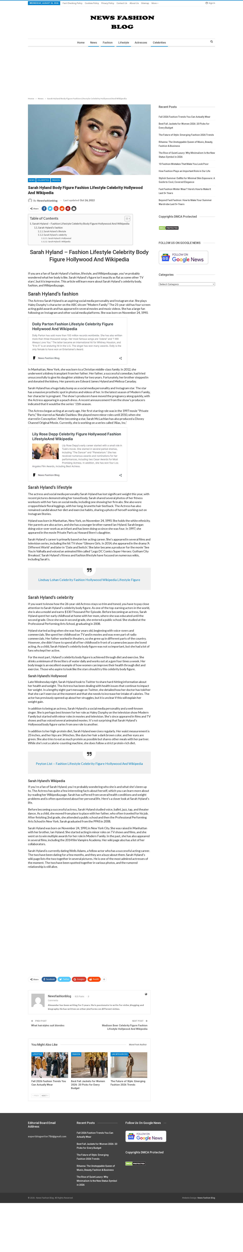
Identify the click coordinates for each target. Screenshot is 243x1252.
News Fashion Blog (206, 1198)
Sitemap (145, 3)
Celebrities (159, 42)
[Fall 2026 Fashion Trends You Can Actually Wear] (49, 1065)
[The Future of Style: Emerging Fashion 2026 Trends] (129, 1065)
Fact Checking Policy (72, 3)
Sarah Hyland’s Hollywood (59, 238)
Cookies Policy (92, 3)
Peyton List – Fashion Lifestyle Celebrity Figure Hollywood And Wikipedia (89, 763)
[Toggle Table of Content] (125, 218)
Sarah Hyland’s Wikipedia (59, 241)
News (93, 42)
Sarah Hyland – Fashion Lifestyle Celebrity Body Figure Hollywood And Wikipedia (80, 223)
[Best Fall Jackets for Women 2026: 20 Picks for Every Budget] (89, 1065)
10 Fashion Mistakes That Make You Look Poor (184, 164)
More (154, 3)
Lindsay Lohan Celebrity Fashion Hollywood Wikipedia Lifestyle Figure (89, 580)
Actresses (141, 42)
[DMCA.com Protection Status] (169, 228)
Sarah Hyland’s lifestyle (55, 231)
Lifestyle (123, 42)
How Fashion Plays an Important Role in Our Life (184, 171)
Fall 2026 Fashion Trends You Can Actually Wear (184, 117)
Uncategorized (120, 1054)
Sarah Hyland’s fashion (50, 227)
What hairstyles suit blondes (47, 1025)
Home (80, 42)
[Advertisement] (99, 71)
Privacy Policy (107, 3)
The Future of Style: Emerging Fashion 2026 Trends (186, 135)
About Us (134, 3)
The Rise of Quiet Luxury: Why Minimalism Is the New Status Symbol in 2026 (97, 1181)
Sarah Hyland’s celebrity (55, 234)
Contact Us (122, 3)
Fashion (108, 42)
